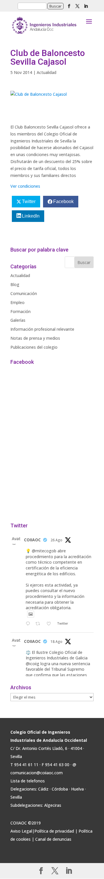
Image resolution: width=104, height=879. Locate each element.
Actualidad (46, 72)
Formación (20, 311)
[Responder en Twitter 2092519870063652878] (29, 624)
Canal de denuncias (53, 839)
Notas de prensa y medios (35, 338)
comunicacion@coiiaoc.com (36, 772)
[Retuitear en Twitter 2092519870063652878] (39, 624)
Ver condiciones (25, 186)
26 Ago (56, 540)
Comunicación (23, 293)
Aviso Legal (21, 831)
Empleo (17, 302)
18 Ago (56, 641)
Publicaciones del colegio (33, 347)
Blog (14, 284)
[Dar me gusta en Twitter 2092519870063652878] (50, 624)
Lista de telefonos (27, 781)
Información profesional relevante (42, 329)
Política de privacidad (54, 831)
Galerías (17, 320)
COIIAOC (32, 539)
